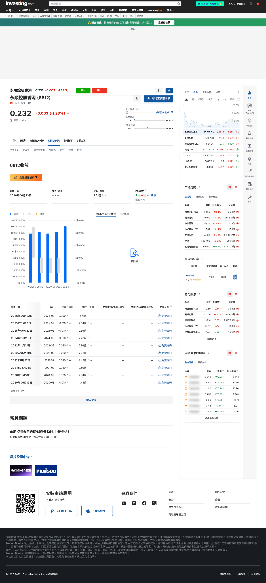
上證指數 (189, 138)
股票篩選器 (137, 10)
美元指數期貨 (191, 167)
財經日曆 (123, 10)
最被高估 (202, 362)
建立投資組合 (176, 507)
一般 (13, 141)
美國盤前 (57, 15)
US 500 (188, 161)
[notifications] (251, 3)
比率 (62, 149)
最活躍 (188, 196)
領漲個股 (200, 196)
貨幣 (187, 92)
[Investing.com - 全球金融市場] (20, 3)
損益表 (26, 149)
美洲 (102, 15)
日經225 (189, 149)
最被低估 (189, 362)
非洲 (132, 15)
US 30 (188, 155)
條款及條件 (225, 574)
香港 (35, 15)
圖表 (23, 141)
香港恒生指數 (191, 132)
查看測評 (235, 277)
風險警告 (255, 574)
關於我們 (220, 492)
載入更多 (91, 399)
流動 (171, 499)
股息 (71, 149)
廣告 (217, 499)
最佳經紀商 (192, 259)
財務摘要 (14, 149)
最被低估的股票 (195, 353)
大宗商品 (206, 92)
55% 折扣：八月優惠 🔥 (210, 3)
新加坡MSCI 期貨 (193, 143)
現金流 (52, 149)
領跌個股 (213, 196)
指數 (195, 92)
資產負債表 (39, 149)
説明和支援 (221, 507)
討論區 (81, 141)
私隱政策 (241, 574)
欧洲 (109, 15)
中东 (117, 15)
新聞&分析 (37, 141)
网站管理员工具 (177, 514)
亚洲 (124, 15)
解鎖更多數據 (162, 112)
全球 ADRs (79, 15)
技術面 (68, 141)
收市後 (68, 15)
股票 (10, 15)
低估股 (140, 15)
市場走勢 (190, 187)
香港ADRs (92, 15)
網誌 (171, 492)
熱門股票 (190, 294)
